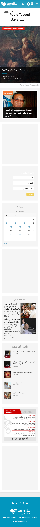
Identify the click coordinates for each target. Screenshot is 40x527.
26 (15, 235)
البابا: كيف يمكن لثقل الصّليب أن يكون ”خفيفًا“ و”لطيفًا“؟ (24, 363)
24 (6, 235)
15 (29, 227)
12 (15, 227)
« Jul (5, 243)
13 (20, 227)
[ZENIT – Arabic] (11, 4)
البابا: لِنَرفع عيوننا (17, 382)
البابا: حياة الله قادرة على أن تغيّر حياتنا (24, 351)
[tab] (12, 411)
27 (20, 235)
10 (6, 227)
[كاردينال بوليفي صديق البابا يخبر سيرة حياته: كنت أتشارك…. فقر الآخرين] (20, 104)
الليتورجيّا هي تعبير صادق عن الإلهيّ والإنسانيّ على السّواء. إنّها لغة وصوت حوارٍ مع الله (12, 309)
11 (11, 227)
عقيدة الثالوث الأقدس (19, 393)
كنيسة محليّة (8, 93)
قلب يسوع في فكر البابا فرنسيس (22, 372)
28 (24, 235)
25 (11, 235)
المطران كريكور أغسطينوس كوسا (11, 78)
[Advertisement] (20, 144)
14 (24, 227)
